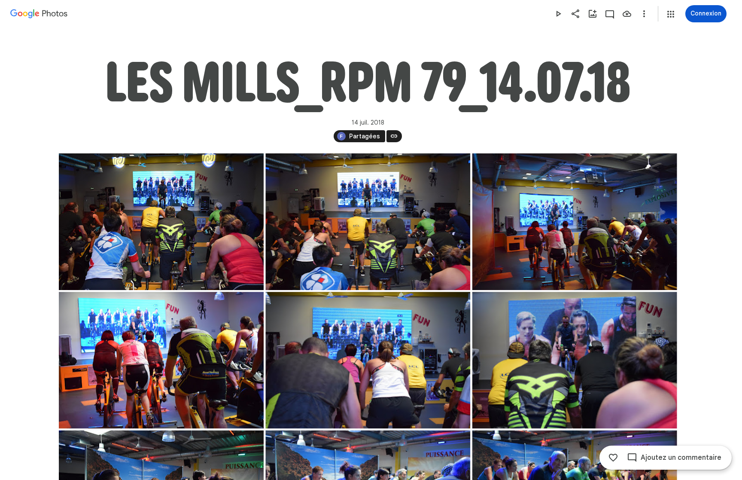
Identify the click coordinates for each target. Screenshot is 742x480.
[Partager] (575, 13)
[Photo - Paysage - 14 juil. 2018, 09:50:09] (161, 221)
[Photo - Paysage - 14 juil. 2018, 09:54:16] (574, 360)
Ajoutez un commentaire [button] (681, 457)
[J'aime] (613, 457)
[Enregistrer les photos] (627, 13)
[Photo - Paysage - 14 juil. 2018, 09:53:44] (161, 360)
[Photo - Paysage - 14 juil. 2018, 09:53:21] (574, 221)
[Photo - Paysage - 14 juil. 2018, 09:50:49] (367, 221)
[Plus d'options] (644, 13)
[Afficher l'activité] (609, 13)
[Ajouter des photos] (592, 13)
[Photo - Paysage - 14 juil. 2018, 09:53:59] (367, 360)
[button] (670, 14)
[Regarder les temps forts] (558, 13)
